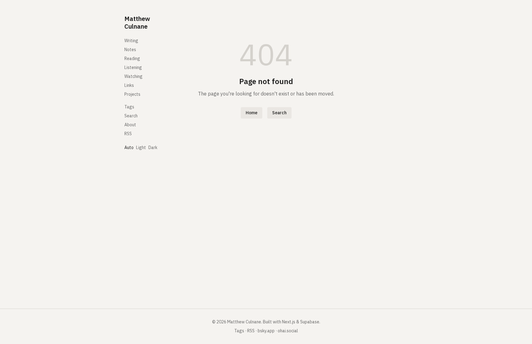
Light (141, 147)
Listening (133, 67)
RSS (128, 133)
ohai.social (288, 331)
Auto (129, 147)
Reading (132, 58)
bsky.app (266, 331)
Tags (129, 107)
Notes (130, 49)
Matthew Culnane (137, 22)
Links (129, 85)
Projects (132, 94)
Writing (131, 40)
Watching (133, 76)
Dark (152, 147)
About (130, 124)
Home (251, 112)
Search (131, 116)
